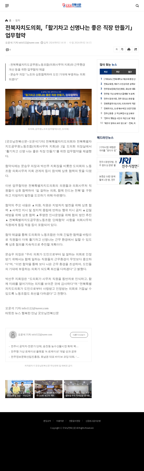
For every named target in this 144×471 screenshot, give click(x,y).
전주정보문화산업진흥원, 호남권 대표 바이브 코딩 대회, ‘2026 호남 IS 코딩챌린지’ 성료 (45, 356)
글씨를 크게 (122, 49)
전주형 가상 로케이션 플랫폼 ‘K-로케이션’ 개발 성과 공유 (44, 351)
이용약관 (60, 420)
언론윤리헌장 (74, 420)
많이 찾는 (108, 64)
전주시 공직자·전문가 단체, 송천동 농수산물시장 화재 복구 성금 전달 (45, 346)
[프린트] (129, 49)
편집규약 (47, 420)
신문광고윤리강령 (93, 420)
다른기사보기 (79, 335)
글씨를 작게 (117, 49)
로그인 (1, 8)
